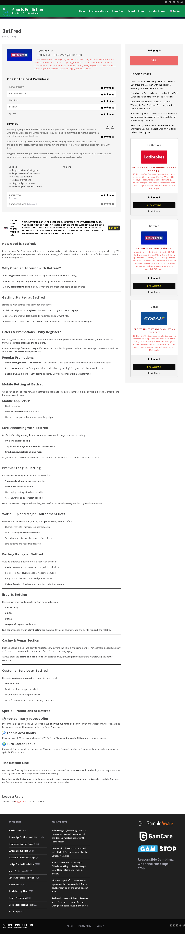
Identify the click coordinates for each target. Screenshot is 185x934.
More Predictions (157, 11)
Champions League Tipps (21, 844)
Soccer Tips (117, 11)
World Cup (14, 912)
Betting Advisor (16, 831)
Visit (154, 60)
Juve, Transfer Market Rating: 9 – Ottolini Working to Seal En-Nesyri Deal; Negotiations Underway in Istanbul (153, 105)
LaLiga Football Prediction (21, 864)
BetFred (43, 51)
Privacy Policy (84, 925)
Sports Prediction (27, 9)
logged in (19, 801)
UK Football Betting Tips (21, 905)
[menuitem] (82, 10)
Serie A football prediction (21, 878)
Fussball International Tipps (22, 858)
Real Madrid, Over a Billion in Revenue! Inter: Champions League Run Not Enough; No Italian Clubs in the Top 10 (153, 129)
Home (82, 11)
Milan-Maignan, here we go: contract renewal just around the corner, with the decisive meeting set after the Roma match (153, 85)
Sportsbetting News (18, 891)
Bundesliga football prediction (23, 837)
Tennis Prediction (136, 11)
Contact (100, 925)
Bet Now (113, 228)
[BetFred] (19, 54)
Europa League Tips (18, 851)
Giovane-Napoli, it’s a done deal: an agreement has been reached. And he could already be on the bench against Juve (154, 117)
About (70, 925)
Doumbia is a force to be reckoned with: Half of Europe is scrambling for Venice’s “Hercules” (70, 852)
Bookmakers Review (98, 11)
